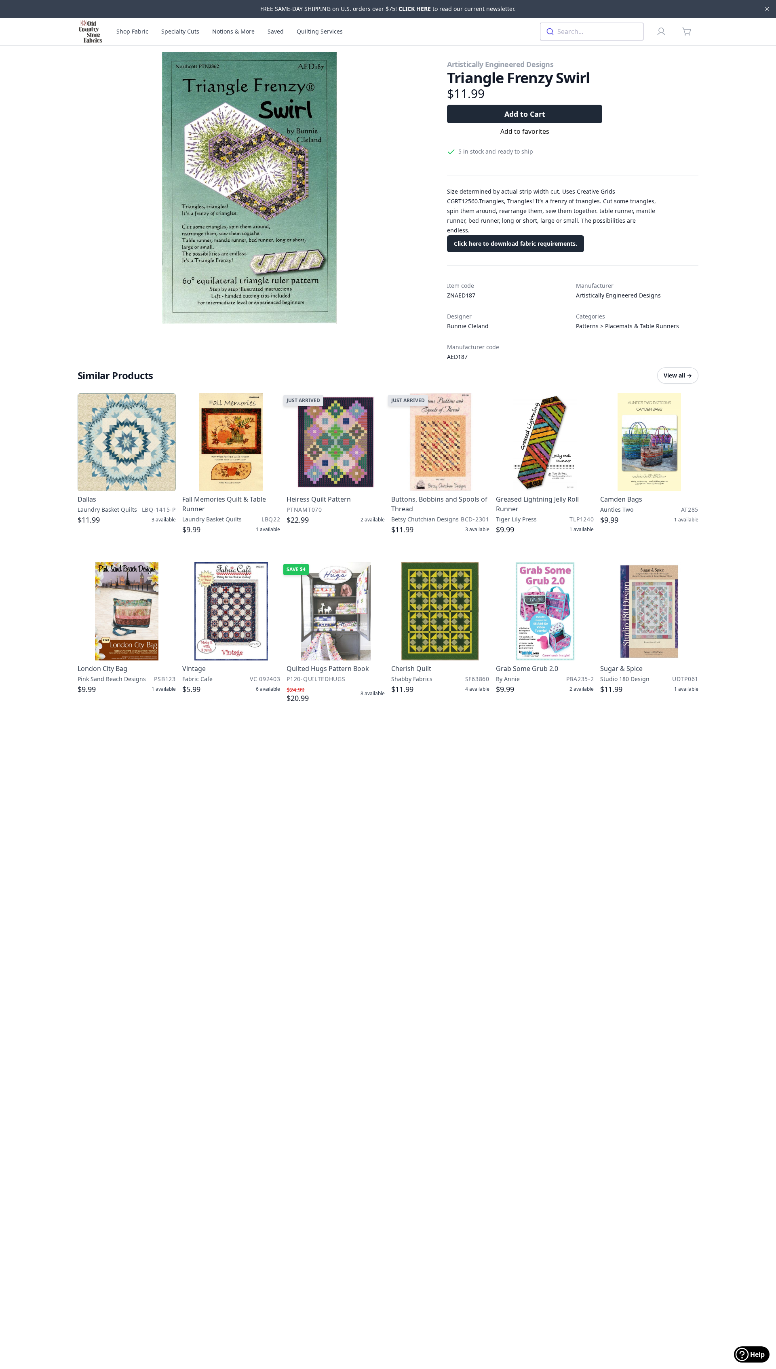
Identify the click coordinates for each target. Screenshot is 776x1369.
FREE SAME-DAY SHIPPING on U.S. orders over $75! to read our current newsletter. (388, 9)
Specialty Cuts (180, 31)
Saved (276, 31)
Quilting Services (320, 31)
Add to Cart (524, 114)
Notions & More (233, 31)
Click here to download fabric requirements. (515, 243)
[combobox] (591, 31)
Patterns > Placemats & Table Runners (627, 326)
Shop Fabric (132, 31)
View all (678, 375)
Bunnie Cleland (468, 326)
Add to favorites (524, 131)
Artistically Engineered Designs (500, 64)
